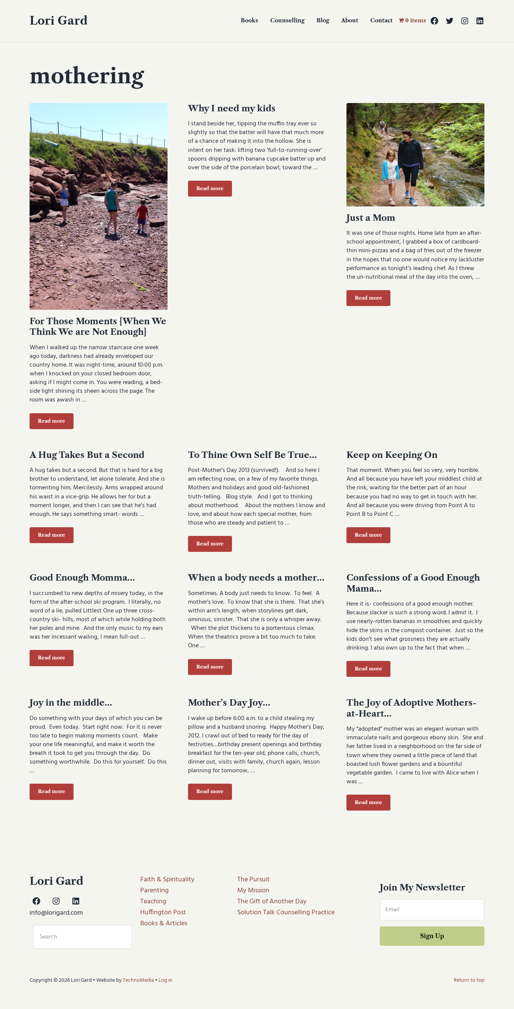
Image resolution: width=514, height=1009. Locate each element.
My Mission (253, 890)
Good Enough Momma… (82, 577)
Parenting (154, 890)
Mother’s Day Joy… (229, 702)
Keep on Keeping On (391, 455)
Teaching (153, 901)
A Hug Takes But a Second (87, 455)
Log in (165, 980)
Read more (56, 422)
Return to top (469, 980)
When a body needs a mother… (256, 577)
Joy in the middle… (71, 702)
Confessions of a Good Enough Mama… (413, 583)
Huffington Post (163, 912)
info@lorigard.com (56, 912)
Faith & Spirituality (167, 879)
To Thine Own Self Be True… (252, 455)
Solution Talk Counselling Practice (286, 912)
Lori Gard (59, 21)
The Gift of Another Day (272, 901)
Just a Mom (370, 217)
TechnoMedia (138, 980)
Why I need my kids (232, 108)
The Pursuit (253, 879)
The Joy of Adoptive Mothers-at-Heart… (411, 708)
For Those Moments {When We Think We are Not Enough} (98, 326)
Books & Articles (163, 923)
